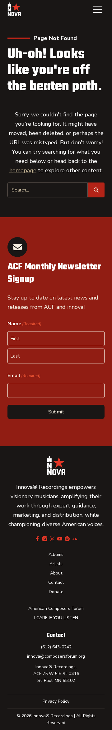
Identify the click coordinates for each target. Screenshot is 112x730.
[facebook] (37, 538)
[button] (98, 9)
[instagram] (44, 538)
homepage (22, 170)
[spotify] (67, 538)
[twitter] (52, 538)
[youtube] (59, 538)
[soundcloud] (74, 538)
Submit (56, 411)
